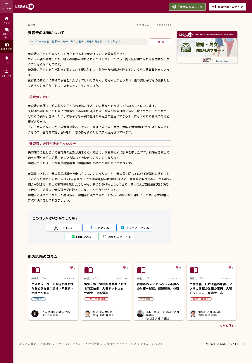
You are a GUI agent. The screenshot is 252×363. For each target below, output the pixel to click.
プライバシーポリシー (70, 343)
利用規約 (46, 343)
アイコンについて (152, 343)
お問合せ (109, 343)
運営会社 (94, 343)
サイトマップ (127, 343)
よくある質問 (27, 343)
